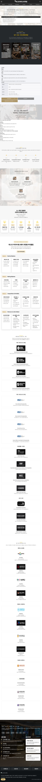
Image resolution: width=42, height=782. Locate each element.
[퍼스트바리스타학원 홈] (7, 772)
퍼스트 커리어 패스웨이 (21, 251)
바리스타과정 (10, 4)
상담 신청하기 (25, 98)
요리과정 (24, 4)
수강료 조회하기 (9, 98)
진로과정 (31, 4)
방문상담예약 (26, 768)
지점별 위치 (36, 768)
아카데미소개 (6, 768)
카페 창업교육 (38, 4)
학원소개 (3, 4)
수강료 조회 (16, 768)
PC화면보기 (3, 779)
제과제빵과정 (17, 4)
